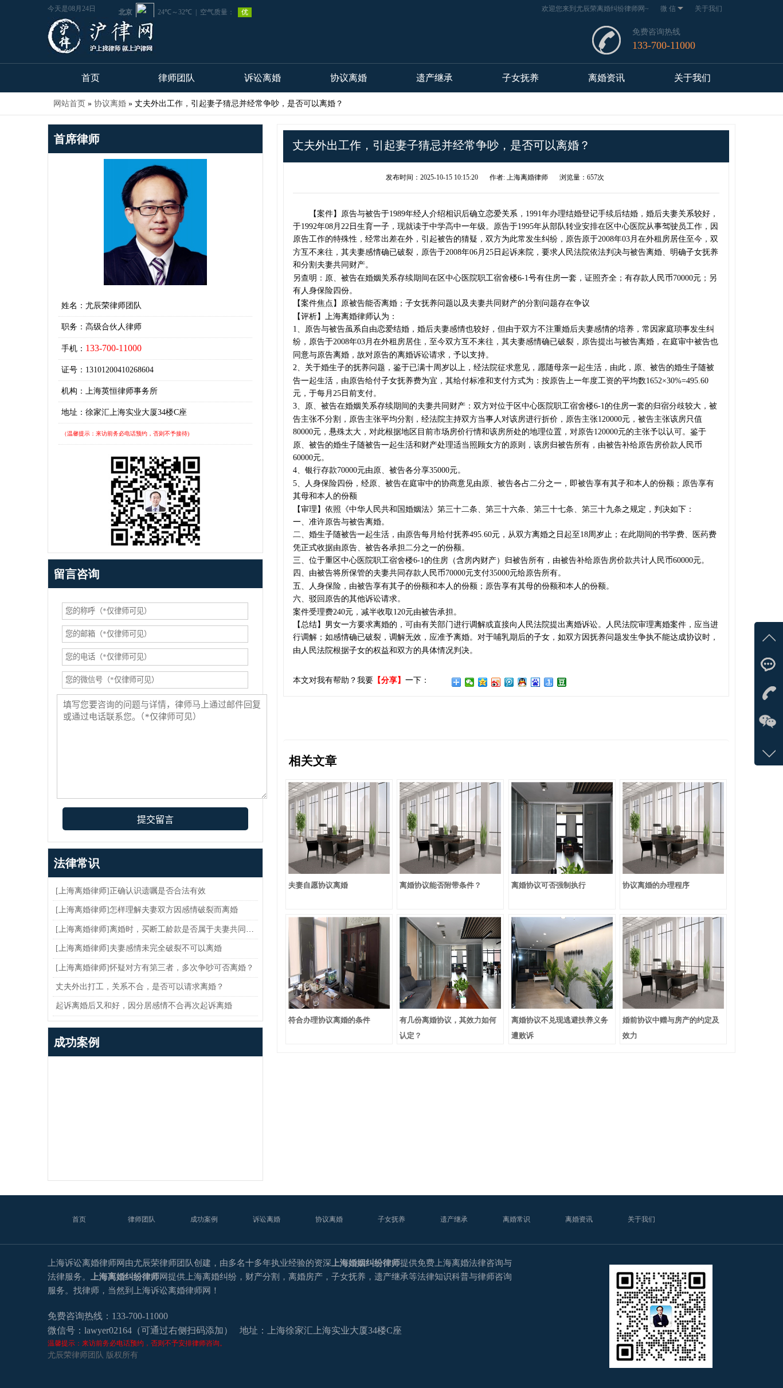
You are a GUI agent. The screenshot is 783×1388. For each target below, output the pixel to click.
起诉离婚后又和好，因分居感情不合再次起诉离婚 (144, 1005)
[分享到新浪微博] (496, 682)
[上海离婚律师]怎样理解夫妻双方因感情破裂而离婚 (147, 909)
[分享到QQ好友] (522, 682)
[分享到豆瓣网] (562, 682)
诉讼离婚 (262, 78)
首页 (90, 78)
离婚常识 (516, 1219)
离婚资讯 (606, 78)
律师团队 (176, 78)
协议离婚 (348, 78)
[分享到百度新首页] (536, 682)
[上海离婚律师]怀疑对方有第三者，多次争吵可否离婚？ (155, 967)
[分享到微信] (470, 682)
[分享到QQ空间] (483, 682)
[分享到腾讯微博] (509, 682)
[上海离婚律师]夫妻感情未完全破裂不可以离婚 (139, 948)
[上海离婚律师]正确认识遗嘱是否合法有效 (131, 891)
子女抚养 (520, 78)
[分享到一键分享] (549, 682)
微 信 (668, 9)
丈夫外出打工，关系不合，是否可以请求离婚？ (140, 986)
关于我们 (708, 9)
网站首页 (69, 103)
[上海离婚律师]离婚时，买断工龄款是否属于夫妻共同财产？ (163, 929)
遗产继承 (434, 78)
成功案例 (204, 1219)
